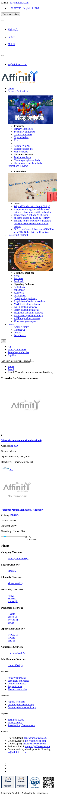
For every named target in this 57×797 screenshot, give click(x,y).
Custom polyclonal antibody (28, 163)
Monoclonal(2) (15, 583)
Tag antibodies (21, 137)
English (26, 8)
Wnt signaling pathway (25, 307)
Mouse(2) (12, 570)
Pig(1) (11, 622)
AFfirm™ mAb (22, 146)
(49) (11, 469)
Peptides (12, 355)
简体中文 (16, 8)
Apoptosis (19, 292)
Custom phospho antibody (27, 160)
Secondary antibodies (24, 131)
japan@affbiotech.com (34, 743)
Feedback (19, 281)
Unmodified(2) (15, 665)
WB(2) (11, 640)
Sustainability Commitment (21, 725)
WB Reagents (21, 151)
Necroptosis (20, 295)
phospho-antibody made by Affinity (32, 217)
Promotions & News (18, 165)
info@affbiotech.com (35, 740)
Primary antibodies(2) (18, 558)
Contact (11, 324)
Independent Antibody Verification (31, 215)
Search (11, 369)
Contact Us (19, 329)
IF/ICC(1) (13, 634)
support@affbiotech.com (37, 746)
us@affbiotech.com (19, 2)
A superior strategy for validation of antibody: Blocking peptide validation (32, 210)
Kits (16, 140)
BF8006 (14, 445)
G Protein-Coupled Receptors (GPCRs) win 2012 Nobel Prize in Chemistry (34, 230)
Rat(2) (11, 595)
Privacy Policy (15, 722)
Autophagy (19, 287)
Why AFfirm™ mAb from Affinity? (32, 206)
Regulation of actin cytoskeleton (30, 301)
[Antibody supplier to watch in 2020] (21, 787)
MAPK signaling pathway (27, 304)
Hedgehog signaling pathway (28, 312)
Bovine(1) (13, 619)
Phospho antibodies (23, 148)
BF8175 (14, 515)
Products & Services (18, 91)
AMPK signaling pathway (27, 318)
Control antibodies (23, 134)
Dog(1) (11, 614)
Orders (17, 332)
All (9, 346)
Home (11, 88)
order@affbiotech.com (35, 738)
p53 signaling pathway (25, 298)
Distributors (20, 335)
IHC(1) (11, 637)
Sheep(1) (12, 616)
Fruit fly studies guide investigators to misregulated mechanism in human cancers (32, 223)
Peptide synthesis (22, 157)
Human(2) (13, 601)
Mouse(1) (12, 598)
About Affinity (21, 327)
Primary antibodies (23, 128)
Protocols (18, 278)
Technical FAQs (16, 719)
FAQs (17, 275)
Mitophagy (19, 289)
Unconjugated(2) (16, 653)
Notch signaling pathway (26, 309)
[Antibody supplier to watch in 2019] (7, 787)
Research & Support (18, 235)
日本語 (36, 8)
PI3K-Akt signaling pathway (28, 315)
